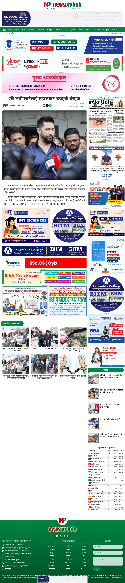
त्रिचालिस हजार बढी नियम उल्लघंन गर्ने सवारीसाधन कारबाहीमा (44, 377)
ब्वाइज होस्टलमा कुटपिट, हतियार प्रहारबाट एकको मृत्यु (73, 349)
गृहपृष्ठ (10, 29)
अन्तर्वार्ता (96, 29)
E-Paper (106, 29)
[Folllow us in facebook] (57, 536)
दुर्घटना (73, 29)
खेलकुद (49, 29)
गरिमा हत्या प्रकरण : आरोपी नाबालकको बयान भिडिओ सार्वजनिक (16, 349)
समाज (65, 29)
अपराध (80, 29)
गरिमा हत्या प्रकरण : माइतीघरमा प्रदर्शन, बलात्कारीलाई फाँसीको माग (16, 377)
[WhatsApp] (50, 105)
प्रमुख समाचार (20, 29)
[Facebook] (44, 105)
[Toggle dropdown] (118, 29)
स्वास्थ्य (57, 29)
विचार (88, 29)
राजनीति (41, 29)
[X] (47, 105)
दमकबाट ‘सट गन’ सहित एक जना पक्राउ (44, 348)
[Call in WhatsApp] (64, 536)
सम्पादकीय (31, 29)
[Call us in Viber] (68, 536)
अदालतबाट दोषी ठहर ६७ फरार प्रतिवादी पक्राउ (73, 377)
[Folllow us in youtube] (60, 536)
